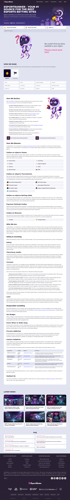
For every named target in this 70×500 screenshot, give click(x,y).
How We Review (61, 463)
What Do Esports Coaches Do (44, 465)
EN (5, 478)
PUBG (27, 463)
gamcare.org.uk (26, 363)
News (65, 1)
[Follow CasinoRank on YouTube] (60, 478)
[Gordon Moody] (33, 489)
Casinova (10, 465)
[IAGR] (10, 489)
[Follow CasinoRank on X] (57, 478)
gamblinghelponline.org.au (28, 366)
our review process (12, 102)
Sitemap (59, 498)
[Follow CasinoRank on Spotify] (62, 478)
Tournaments (53, 1)
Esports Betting (39, 1)
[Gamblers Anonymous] (16, 489)
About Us (61, 459)
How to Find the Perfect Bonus (44, 461)
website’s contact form (51, 378)
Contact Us (61, 461)
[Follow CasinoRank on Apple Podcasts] (65, 478)
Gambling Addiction (48, 498)
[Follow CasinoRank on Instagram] (54, 478)
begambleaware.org (27, 359)
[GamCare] (24, 489)
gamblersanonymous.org (28, 352)
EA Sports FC (27, 467)
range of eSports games (34, 113)
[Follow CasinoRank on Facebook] (52, 478)
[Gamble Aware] (48, 489)
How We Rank (61, 465)
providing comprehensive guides (29, 146)
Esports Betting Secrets (44, 467)
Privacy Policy (61, 467)
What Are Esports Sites (44, 459)
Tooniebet (10, 461)
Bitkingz (10, 467)
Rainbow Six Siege (27, 465)
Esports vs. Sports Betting (44, 463)
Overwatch (27, 459)
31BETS (9, 459)
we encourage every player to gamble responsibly (44, 310)
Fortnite (27, 461)
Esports (46, 1)
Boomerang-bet (10, 463)
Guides (60, 1)
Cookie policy (24, 498)
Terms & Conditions (13, 498)
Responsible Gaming (36, 498)
